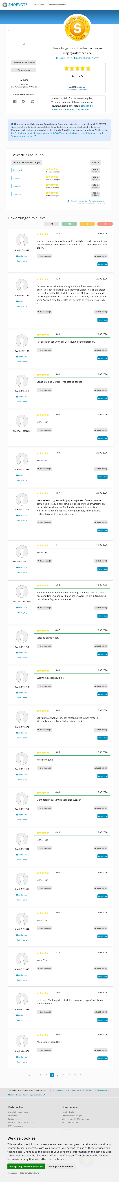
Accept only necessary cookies (26, 1166)
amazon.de (17, 178)
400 (69, 224)
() (101, 256)
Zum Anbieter (24, 70)
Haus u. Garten (64, 57)
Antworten (102, 264)
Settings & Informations (60, 1166)
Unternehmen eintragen (72, 1115)
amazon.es (17, 194)
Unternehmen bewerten (24, 62)
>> (93, 1075)
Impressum (12, 1173)
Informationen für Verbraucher (21, 1122)
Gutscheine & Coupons (18, 1112)
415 (51, 224)
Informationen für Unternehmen (75, 1119)
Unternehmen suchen (57, 4)
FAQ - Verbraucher (16, 1126)
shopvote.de (18, 170)
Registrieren (13, 1119)
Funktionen (39, 4)
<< (28, 1075)
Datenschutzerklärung (29, 1173)
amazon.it (16, 186)
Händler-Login (68, 1112)
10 (87, 224)
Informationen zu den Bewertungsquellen (87, 200)
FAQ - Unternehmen (70, 1122)
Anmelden (12, 1115)
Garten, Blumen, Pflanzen (87, 57)
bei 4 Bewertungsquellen (76, 89)
